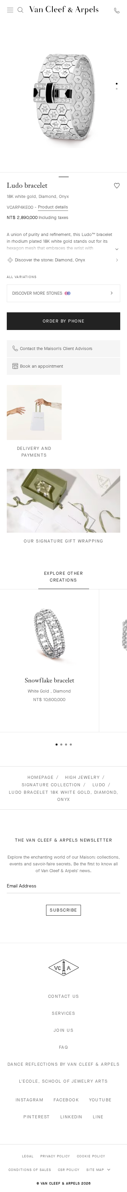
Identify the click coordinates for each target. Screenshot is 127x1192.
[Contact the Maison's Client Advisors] (116, 10)
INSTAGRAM (30, 1100)
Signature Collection (51, 785)
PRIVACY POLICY (55, 1156)
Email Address (21, 886)
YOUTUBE (100, 1100)
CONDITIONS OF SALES (29, 1170)
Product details (53, 207)
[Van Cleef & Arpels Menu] (10, 10)
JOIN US (64, 1030)
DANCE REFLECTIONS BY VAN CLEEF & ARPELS (63, 1064)
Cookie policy (91, 1156)
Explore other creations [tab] (63, 576)
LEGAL (28, 1156)
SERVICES (63, 1013)
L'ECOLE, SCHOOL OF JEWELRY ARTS (63, 1081)
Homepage (40, 777)
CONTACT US (63, 996)
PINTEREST (36, 1117)
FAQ (63, 1047)
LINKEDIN (71, 1117)
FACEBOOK (66, 1100)
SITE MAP (95, 1170)
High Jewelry (82, 777)
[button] (63, 96)
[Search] (20, 10)
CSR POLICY (69, 1170)
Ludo (99, 785)
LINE (98, 1117)
